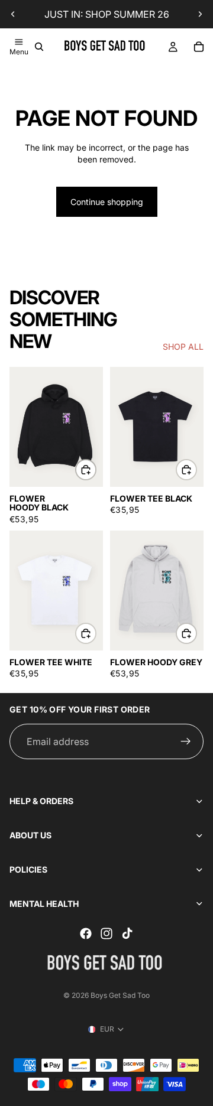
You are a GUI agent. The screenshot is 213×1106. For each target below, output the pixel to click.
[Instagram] (106, 933)
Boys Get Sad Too (120, 995)
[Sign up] (185, 741)
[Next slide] (200, 14)
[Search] (39, 47)
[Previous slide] (13, 14)
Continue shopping (106, 202)
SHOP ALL (183, 346)
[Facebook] (86, 933)
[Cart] (199, 47)
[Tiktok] (127, 933)
